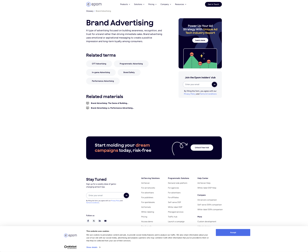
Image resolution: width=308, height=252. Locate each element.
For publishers (147, 197)
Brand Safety (129, 72)
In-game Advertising (101, 72)
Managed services (175, 212)
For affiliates (173, 197)
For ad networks (148, 188)
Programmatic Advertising (131, 64)
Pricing (144, 217)
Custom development (206, 221)
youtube (105, 221)
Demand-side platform (177, 183)
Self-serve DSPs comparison (209, 205)
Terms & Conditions (208, 94)
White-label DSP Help (206, 188)
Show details (91, 247)
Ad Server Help (203, 183)
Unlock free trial (202, 147)
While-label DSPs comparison (210, 209)
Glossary (89, 11)
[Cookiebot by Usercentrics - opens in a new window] (70, 247)
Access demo (147, 221)
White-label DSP (175, 207)
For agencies (173, 188)
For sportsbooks (148, 202)
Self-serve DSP (174, 202)
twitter (94, 221)
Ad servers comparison (207, 200)
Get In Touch (213, 4)
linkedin (100, 221)
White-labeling (147, 212)
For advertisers (147, 192)
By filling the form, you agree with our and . (104, 202)
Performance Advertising (103, 81)
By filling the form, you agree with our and (200, 92)
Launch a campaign (176, 221)
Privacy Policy (190, 94)
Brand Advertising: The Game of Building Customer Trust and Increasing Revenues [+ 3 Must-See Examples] (111, 103)
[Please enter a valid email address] (200, 84)
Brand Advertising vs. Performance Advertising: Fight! (112, 108)
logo (94, 4)
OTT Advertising (99, 64)
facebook (88, 221)
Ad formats (146, 207)
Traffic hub (172, 217)
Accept (233, 232)
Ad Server (145, 183)
